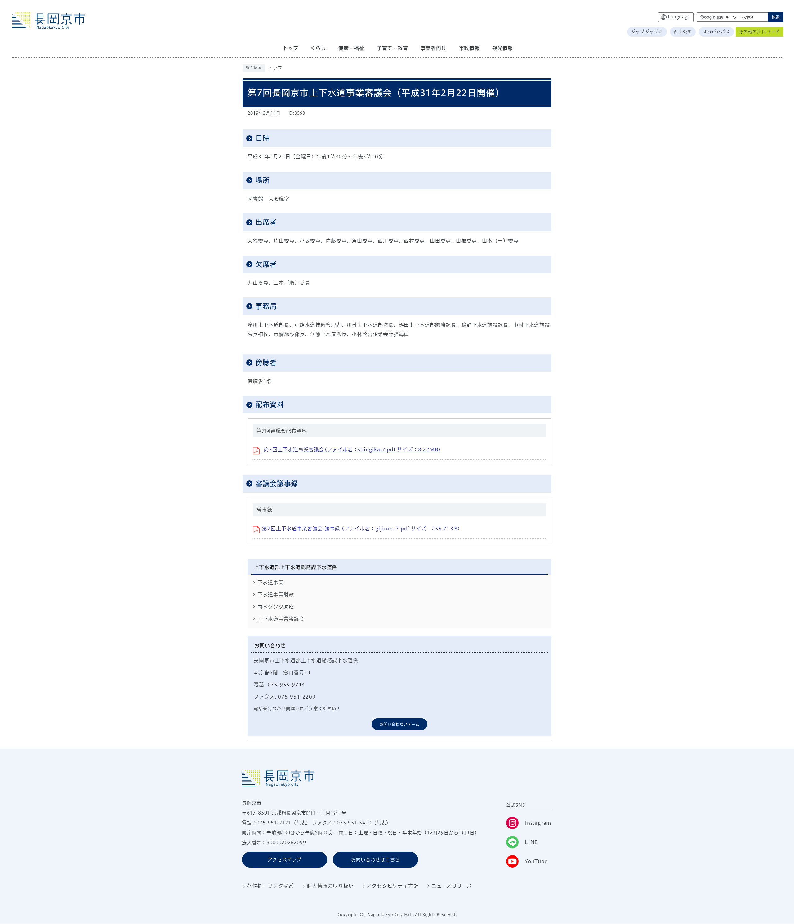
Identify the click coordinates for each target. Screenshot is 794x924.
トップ (275, 68)
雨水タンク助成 (275, 606)
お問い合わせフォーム (399, 724)
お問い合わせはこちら (375, 859)
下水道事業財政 (275, 594)
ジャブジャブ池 (647, 31)
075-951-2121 (273, 822)
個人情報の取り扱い (330, 885)
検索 (776, 17)
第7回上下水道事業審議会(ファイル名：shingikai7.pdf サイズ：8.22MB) (351, 449)
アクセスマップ (284, 859)
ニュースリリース (451, 885)
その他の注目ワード (759, 31)
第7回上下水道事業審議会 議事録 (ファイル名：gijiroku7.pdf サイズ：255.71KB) (361, 528)
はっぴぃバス (716, 31)
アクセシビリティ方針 (392, 885)
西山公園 (683, 31)
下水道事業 (270, 582)
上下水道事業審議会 (280, 618)
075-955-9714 (287, 684)
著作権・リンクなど (270, 885)
